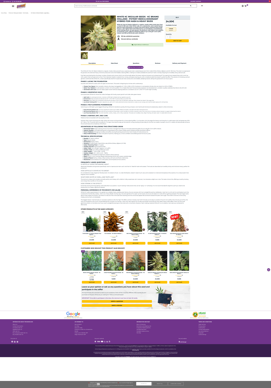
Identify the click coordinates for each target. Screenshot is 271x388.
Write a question (117, 301)
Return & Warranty (141, 324)
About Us (15, 324)
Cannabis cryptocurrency (143, 331)
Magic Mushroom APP (80, 334)
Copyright (201, 332)
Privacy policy (202, 326)
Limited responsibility (204, 329)
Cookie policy (202, 327)
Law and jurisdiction (203, 331)
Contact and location (18, 326)
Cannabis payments (141, 329)
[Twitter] (15, 342)
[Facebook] (12, 342)
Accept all (144, 383)
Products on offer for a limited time (83, 329)
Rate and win (121, 23)
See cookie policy (106, 386)
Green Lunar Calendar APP (81, 332)
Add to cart (177, 40)
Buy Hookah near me (18, 334)
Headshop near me (17, 329)
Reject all (160, 383)
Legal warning (202, 324)
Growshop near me (17, 327)
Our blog (77, 326)
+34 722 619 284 (17, 1)
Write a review (117, 305)
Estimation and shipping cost (144, 326)
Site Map (139, 332)
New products (78, 324)
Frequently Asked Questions (143, 327)
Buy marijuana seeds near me (20, 332)
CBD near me (16, 331)
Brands (76, 331)
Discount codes (78, 327)
